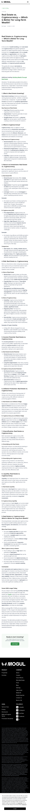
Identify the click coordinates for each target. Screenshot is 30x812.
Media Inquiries (20, 695)
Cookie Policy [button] (20, 803)
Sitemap (18, 687)
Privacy (3, 709)
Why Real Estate (20, 680)
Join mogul (15, 644)
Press (17, 682)
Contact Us (19, 698)
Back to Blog (6, 8)
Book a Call (19, 700)
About (17, 672)
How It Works (19, 677)
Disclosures (5, 712)
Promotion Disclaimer (7, 718)
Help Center (19, 690)
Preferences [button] (24, 804)
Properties (4, 672)
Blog (17, 685)
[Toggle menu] (28, 2)
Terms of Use (5, 707)
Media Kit (18, 692)
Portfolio (4, 675)
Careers (18, 675)
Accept (15, 808)
